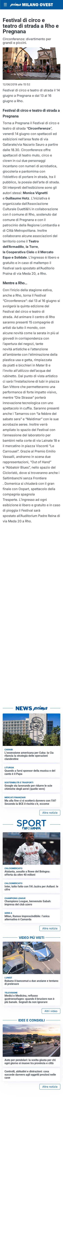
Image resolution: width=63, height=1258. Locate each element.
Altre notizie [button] (49, 812)
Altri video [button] (51, 1011)
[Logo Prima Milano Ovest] (31, 4)
